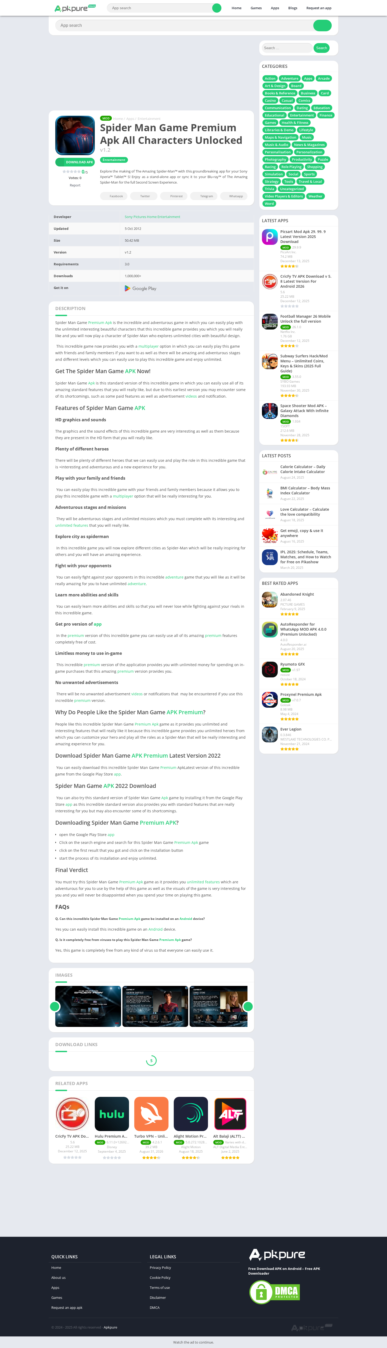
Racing (270, 166)
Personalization (309, 152)
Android (186, 919)
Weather (315, 196)
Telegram (206, 196)
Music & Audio (276, 144)
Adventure (289, 78)
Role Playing (291, 166)
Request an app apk (66, 1307)
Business (308, 93)
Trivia (269, 188)
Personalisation (278, 152)
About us (58, 1277)
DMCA (155, 1307)
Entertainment (149, 118)
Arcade (324, 78)
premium (76, 635)
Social (293, 174)
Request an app (318, 8)
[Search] (216, 8)
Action (270, 78)
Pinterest (176, 196)
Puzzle (323, 159)
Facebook (116, 196)
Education (322, 107)
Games (256, 8)
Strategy (272, 181)
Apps (275, 8)
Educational (274, 115)
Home (236, 8)
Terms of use (160, 1287)
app (98, 624)
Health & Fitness (295, 122)
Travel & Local (310, 181)
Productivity (302, 159)
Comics (304, 100)
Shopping (314, 166)
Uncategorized (292, 188)
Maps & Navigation (280, 137)
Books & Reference (280, 93)
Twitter (145, 196)
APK (130, 371)
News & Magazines (309, 144)
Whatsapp (236, 196)
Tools (288, 181)
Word (269, 203)
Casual (287, 100)
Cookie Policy (160, 1277)
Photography (275, 159)
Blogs (292, 8)
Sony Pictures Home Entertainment (152, 216)
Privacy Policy (160, 1267)
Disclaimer (158, 1297)
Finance (326, 115)
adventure (174, 577)
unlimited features (71, 525)
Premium (96, 322)
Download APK (79, 162)
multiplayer (148, 346)
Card (325, 93)
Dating (302, 107)
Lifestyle (306, 130)
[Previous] (55, 1006)
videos (191, 396)
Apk (108, 322)
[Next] (248, 1006)
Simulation (274, 174)
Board (296, 85)
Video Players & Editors (284, 196)
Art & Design (275, 85)
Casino (270, 100)
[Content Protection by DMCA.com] (274, 1304)
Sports (309, 174)
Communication (278, 107)
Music (306, 137)
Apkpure (110, 1327)
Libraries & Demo (279, 130)
